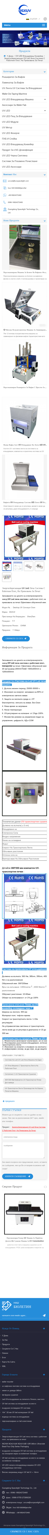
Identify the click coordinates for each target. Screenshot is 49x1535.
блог (4, 1357)
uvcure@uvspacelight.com (18, 180)
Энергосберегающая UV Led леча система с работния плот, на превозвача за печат (24, 1438)
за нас (5, 1340)
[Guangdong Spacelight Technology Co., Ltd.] (24, 9)
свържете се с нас (10, 1348)
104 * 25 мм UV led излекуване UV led (17, 1412)
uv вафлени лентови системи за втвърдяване (21, 1386)
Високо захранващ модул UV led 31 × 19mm (20, 1472)
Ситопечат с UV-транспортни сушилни (20, 1074)
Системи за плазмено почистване (19, 161)
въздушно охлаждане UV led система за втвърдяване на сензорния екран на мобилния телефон (24, 1452)
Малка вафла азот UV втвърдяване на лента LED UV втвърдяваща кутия (25, 445)
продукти (6, 1344)
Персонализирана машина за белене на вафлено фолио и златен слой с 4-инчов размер (25, 272)
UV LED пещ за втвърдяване (17, 116)
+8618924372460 (23, 1512)
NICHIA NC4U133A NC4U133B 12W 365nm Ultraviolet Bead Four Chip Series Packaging (23, 1445)
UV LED (6, 110)
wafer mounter (7, 1381)
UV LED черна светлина (14, 155)
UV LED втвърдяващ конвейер (29, 55)
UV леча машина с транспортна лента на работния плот (21, 1066)
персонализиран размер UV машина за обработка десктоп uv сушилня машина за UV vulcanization (24, 1239)
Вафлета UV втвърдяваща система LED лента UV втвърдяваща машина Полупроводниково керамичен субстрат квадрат (25, 502)
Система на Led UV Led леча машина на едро (23, 1060)
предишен (10, 1101)
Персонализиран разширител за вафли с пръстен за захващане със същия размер (25, 387)
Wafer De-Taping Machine (14, 93)
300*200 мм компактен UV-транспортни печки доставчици (23, 1081)
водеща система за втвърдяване (15, 1416)
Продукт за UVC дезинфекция (17, 149)
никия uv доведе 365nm (12, 1390)
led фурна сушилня (10, 1394)
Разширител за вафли (13, 76)
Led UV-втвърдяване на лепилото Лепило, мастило (23, 1399)
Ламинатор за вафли (13, 82)
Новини (5, 1353)
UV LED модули (10, 121)
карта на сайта (8, 1361)
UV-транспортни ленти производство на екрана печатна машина (24, 1089)
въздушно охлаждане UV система (16, 1408)
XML (4, 1366)
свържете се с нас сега (24, 1531)
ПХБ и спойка (9, 138)
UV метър (7, 127)
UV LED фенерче (10, 133)
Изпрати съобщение (15, 1176)
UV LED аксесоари (11, 166)
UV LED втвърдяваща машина (17, 99)
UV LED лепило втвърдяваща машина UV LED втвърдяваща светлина (21, 1466)
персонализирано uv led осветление (17, 1421)
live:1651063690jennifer (17, 188)
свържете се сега (14, 638)
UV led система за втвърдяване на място (19, 1403)
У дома (10, 55)
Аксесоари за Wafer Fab (14, 105)
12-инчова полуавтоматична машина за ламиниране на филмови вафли (25, 330)
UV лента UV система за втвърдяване (22, 88)
